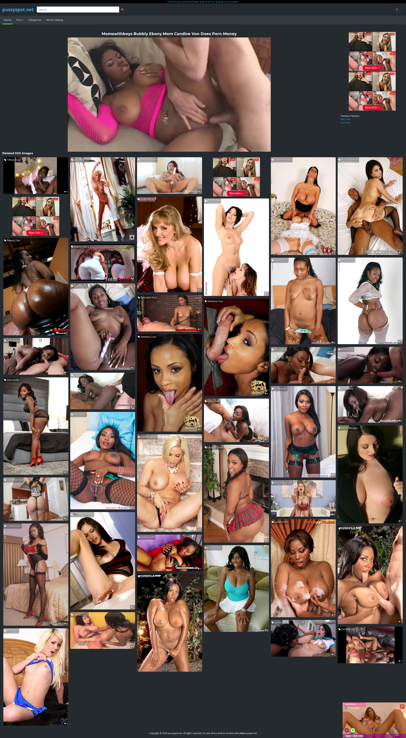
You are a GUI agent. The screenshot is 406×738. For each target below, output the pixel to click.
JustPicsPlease (191, 1)
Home (7, 19)
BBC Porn (346, 119)
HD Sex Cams (175, 1)
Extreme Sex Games (228, 1)
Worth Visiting (54, 19)
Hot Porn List (208, 1)
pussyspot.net (18, 10)
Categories (34, 19)
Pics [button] (19, 19)
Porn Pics (345, 122)
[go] (122, 10)
